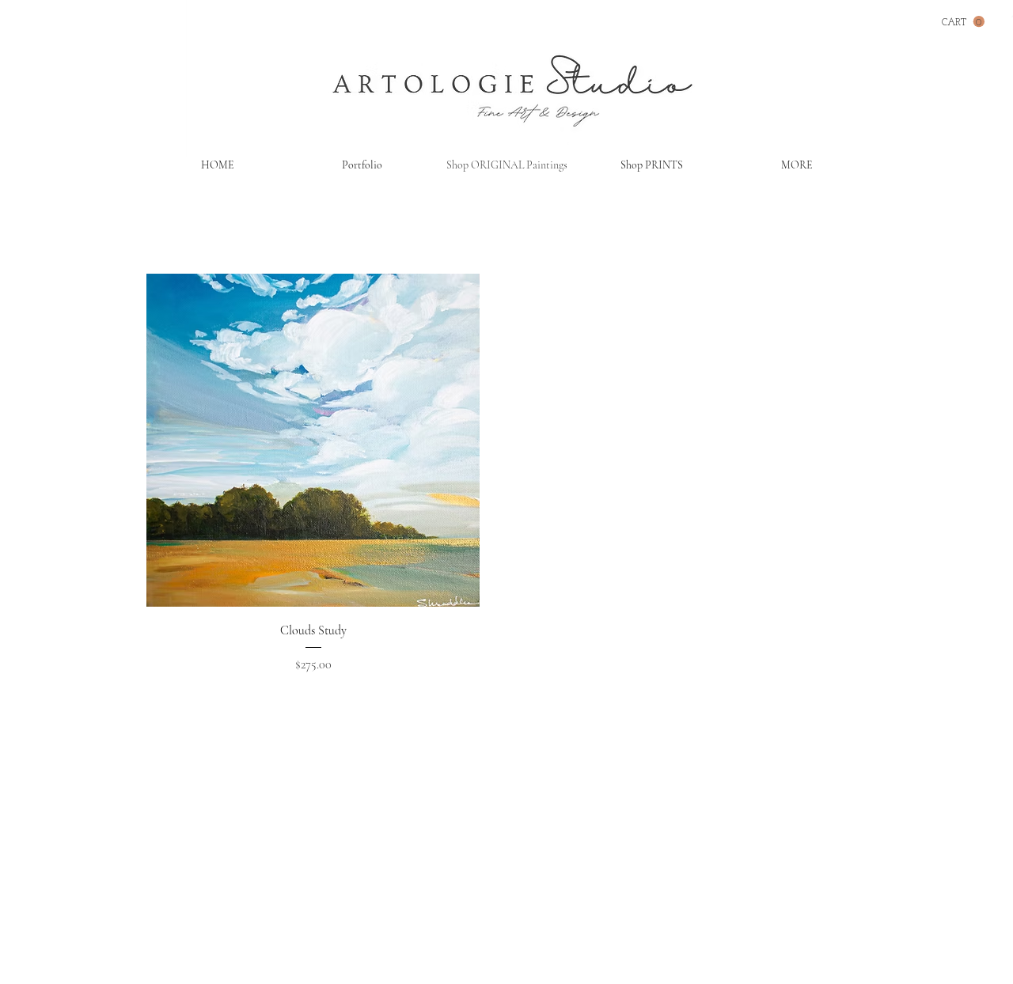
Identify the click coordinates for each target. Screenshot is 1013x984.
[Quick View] (313, 440)
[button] (963, 22)
